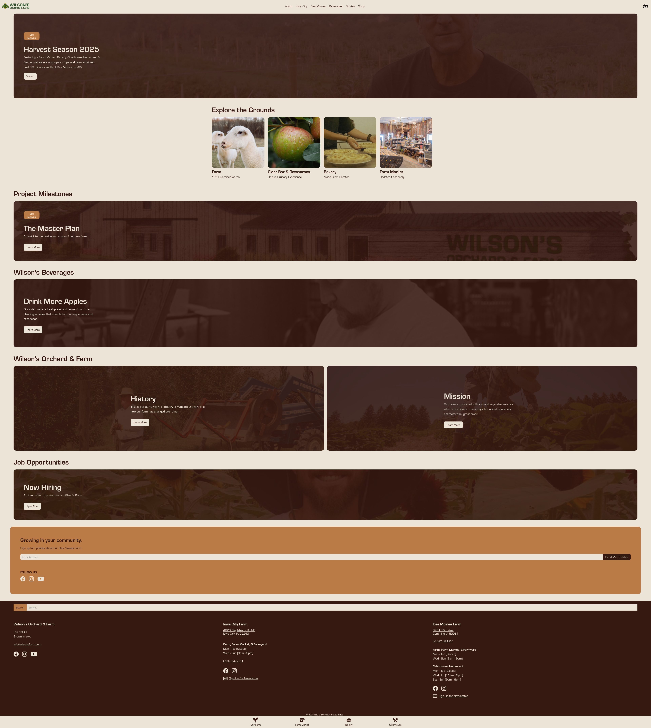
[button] (288, 6)
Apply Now (32, 506)
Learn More (33, 247)
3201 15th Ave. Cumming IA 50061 (445, 631)
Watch (30, 76)
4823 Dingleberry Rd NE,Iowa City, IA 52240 (239, 631)
